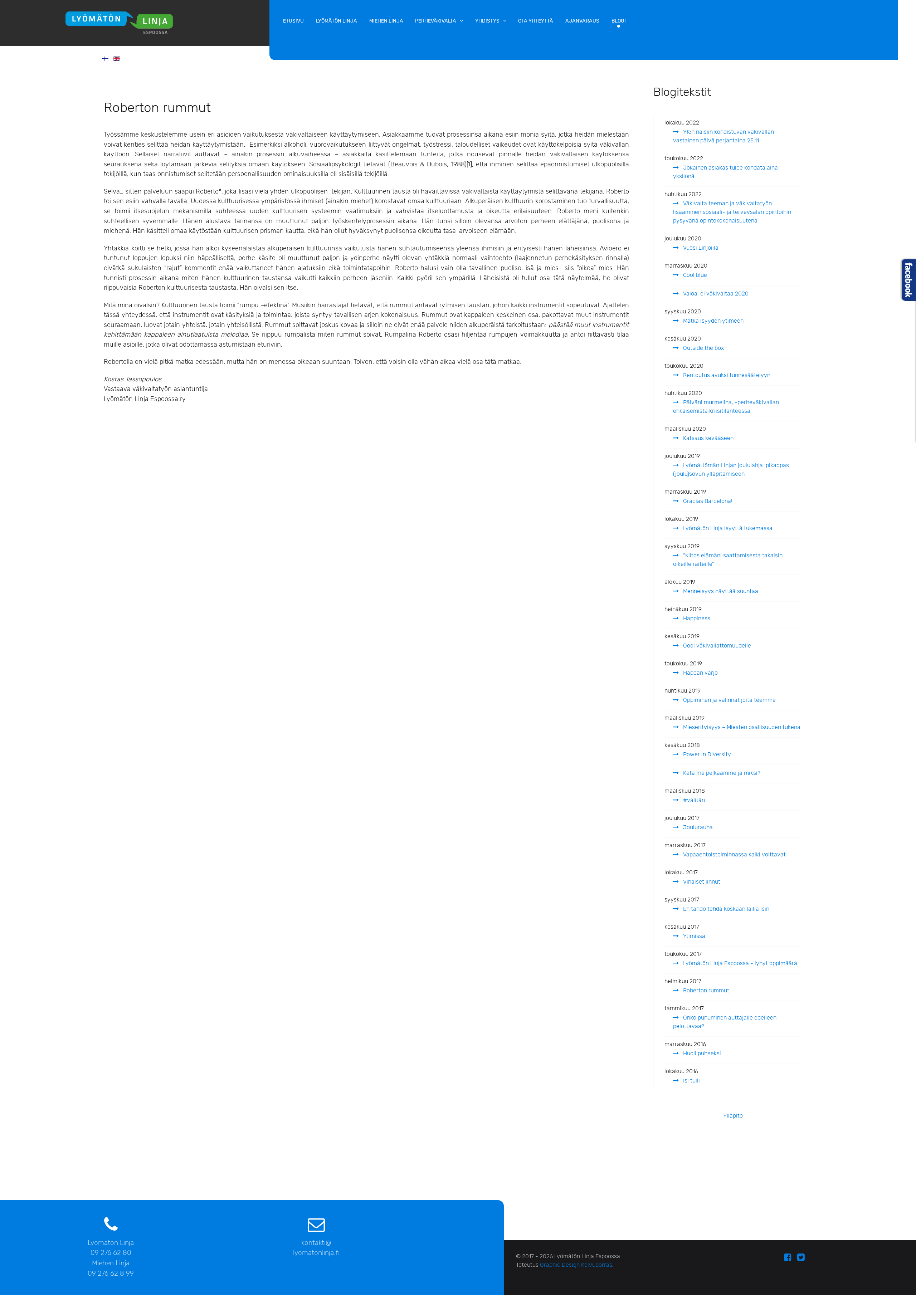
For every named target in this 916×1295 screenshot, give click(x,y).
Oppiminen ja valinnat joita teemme (729, 700)
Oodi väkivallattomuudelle (716, 645)
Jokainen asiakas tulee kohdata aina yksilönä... (725, 172)
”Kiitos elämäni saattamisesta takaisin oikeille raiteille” (728, 560)
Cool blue (694, 275)
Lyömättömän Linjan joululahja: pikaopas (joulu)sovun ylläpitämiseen (731, 470)
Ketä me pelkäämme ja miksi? (721, 773)
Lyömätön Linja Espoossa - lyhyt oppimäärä (739, 963)
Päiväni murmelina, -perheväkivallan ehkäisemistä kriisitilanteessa (726, 407)
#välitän (693, 800)
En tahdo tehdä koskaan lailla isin (725, 909)
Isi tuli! (691, 1080)
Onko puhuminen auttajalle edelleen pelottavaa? (724, 1022)
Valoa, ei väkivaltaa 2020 (715, 293)
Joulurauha (697, 827)
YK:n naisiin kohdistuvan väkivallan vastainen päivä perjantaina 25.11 (723, 136)
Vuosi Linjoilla (700, 248)
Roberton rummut (705, 990)
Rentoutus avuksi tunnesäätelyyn (726, 375)
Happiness (696, 618)
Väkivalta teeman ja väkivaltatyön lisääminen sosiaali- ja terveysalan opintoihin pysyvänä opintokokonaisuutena (732, 212)
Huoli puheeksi (701, 1053)
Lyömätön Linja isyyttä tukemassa (727, 528)
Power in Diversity (706, 754)
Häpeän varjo (700, 673)
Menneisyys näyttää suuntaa (720, 591)
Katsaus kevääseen (708, 438)
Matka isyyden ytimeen (713, 321)
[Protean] (134, 22)
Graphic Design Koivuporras (576, 1265)
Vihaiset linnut (701, 882)
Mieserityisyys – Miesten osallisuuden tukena (741, 727)
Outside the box (703, 348)
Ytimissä (693, 936)
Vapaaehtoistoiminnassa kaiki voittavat (734, 854)
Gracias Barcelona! (707, 501)
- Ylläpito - (733, 1116)
